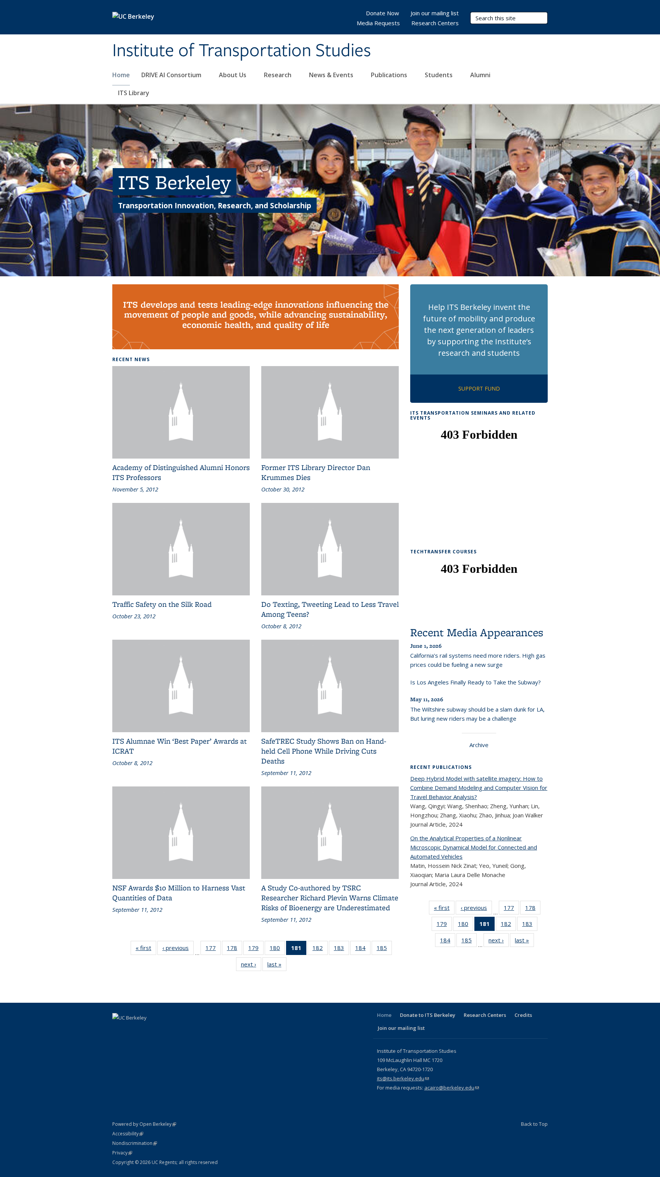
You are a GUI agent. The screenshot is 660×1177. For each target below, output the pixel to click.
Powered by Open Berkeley (144, 1124)
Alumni (481, 75)
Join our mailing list (435, 13)
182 (320, 949)
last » (276, 965)
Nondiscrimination (134, 1143)
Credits (523, 1015)
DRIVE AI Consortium (172, 75)
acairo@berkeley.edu (451, 1087)
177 (213, 949)
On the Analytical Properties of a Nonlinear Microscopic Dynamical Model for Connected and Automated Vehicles (473, 847)
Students (439, 75)
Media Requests (378, 23)
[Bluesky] (194, 1030)
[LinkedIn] (149, 1030)
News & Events (332, 75)
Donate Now (382, 13)
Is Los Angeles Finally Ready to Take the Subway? (475, 682)
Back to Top (534, 1123)
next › (251, 965)
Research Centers (435, 23)
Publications (390, 75)
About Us (233, 75)
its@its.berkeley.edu (403, 1078)
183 (341, 949)
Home (121, 75)
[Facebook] (119, 1030)
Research (278, 75)
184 (362, 949)
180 (277, 949)
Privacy (122, 1152)
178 (234, 949)
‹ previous (178, 949)
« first (146, 949)
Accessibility (127, 1133)
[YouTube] (164, 1030)
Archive (479, 745)
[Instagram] (179, 1030)
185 (384, 949)
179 (256, 949)
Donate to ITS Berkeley (427, 1015)
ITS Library (134, 93)
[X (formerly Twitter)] (134, 1030)
